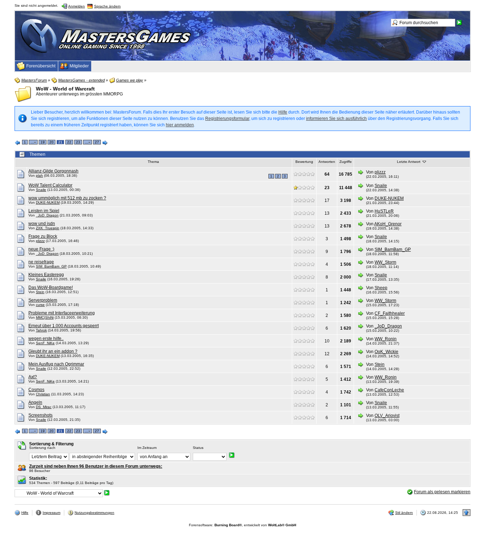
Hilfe (282, 112)
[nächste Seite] (105, 143)
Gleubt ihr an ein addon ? (52, 351)
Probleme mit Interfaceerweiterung (61, 313)
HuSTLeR (384, 211)
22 (69, 142)
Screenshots (40, 415)
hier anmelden (180, 124)
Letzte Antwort (409, 162)
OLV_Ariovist (387, 415)
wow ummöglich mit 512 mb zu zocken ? (67, 198)
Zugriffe (345, 162)
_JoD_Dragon (47, 215)
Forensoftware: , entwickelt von (242, 525)
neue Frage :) (41, 249)
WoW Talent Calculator (50, 185)
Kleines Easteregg (46, 274)
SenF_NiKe (45, 343)
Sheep (381, 287)
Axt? (32, 376)
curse (40, 305)
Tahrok (41, 330)
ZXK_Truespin (47, 228)
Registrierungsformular (227, 118)
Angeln (35, 402)
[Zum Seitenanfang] (466, 513)
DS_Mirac (43, 407)
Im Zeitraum (147, 448)
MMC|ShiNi (45, 317)
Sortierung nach (42, 448)
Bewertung (304, 162)
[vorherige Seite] (18, 143)
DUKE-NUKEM (48, 202)
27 (97, 142)
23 (78, 142)
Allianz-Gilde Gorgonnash (53, 171)
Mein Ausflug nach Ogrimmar (56, 364)
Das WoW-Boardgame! (50, 287)
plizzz (380, 172)
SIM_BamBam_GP (393, 249)
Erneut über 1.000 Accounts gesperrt (63, 325)
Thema (153, 162)
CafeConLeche (389, 390)
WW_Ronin (386, 338)
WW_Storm (385, 262)
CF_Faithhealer (390, 313)
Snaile (41, 190)
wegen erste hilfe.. (46, 338)
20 (51, 142)
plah (39, 175)
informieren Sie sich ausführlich (336, 118)
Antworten (326, 162)
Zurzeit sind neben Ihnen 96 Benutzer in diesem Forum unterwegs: (95, 466)
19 (42, 142)
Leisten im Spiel (43, 210)
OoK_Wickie (386, 351)
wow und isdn (41, 223)
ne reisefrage (41, 261)
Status (198, 448)
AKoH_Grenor (388, 223)
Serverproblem (42, 300)
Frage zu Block (42, 236)
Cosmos (36, 389)
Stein (40, 292)
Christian (43, 394)
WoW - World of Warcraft (65, 89)
